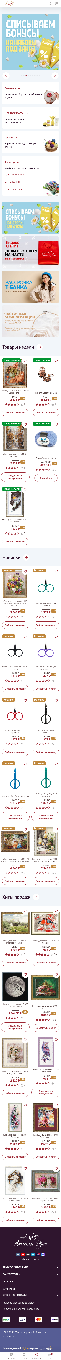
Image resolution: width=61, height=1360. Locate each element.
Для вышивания (14, 174)
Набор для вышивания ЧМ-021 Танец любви (46, 1136)
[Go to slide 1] (21, 75)
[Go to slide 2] (24, 75)
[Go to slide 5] (30, 75)
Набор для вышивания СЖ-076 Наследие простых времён (46, 860)
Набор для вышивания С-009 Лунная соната (15, 1005)
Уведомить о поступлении (15, 477)
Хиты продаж (16, 897)
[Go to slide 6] (32, 75)
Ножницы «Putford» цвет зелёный (46, 604)
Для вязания (12, 181)
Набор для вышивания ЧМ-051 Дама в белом (15, 1199)
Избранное (37, 1358)
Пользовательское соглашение (20, 1302)
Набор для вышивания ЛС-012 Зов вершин (15, 520)
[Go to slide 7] (35, 75)
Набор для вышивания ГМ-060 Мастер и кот (15, 455)
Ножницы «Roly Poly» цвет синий (15, 796)
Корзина (49, 1356)
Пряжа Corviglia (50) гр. (46, 458)
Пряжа (9, 137)
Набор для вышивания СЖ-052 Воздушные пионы (15, 1072)
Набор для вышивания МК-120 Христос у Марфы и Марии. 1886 (15, 860)
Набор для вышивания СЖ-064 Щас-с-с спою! (15, 392)
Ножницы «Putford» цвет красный (15, 731)
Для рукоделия (13, 189)
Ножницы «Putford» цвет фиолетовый (46, 668)
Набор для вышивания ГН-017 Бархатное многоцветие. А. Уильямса (15, 603)
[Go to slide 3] (26, 75)
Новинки (11, 557)
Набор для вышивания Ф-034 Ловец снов (46, 1070)
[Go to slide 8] (37, 75)
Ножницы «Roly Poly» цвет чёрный (46, 731)
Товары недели (18, 347)
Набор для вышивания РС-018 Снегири (46, 942)
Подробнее (46, 478)
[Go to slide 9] (39, 75)
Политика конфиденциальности (20, 1309)
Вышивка (10, 88)
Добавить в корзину (15, 412)
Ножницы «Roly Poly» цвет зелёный (46, 795)
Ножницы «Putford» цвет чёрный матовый (15, 668)
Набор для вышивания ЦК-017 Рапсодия (15, 1136)
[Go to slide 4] (28, 75)
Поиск (24, 1358)
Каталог (11, 1358)
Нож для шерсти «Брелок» (45, 393)
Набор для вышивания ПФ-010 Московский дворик (15, 942)
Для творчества (14, 113)
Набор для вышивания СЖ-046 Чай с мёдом (46, 1007)
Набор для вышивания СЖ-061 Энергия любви (46, 1199)
